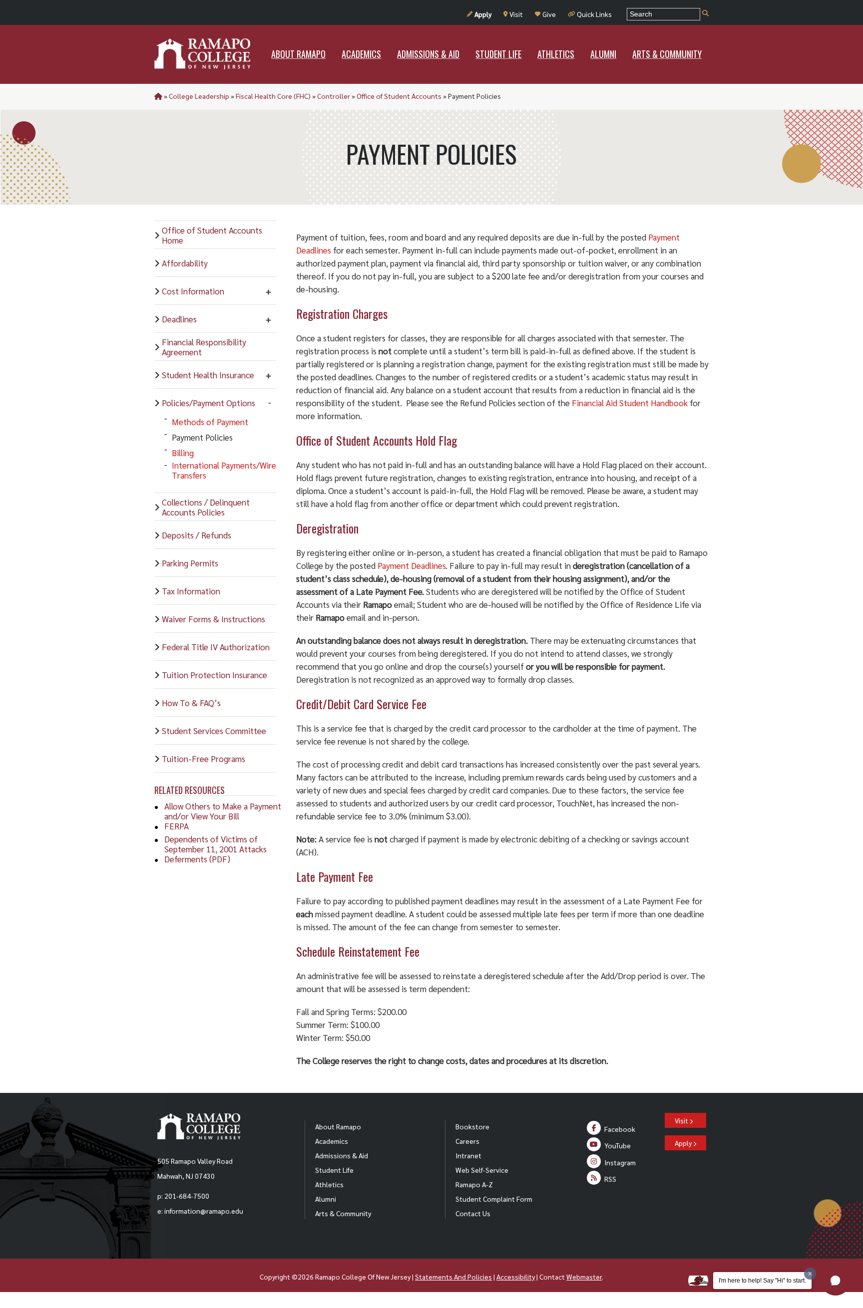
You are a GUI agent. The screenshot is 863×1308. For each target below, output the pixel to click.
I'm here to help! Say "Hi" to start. (762, 1281)
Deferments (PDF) (197, 859)
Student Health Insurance (208, 375)
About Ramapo (338, 1126)
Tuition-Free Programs (203, 759)
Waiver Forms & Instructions (213, 619)
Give (549, 13)
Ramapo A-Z (474, 1184)
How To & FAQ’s (191, 703)
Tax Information (191, 591)
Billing (183, 453)
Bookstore (472, 1126)
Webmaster (584, 1276)
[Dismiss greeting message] (810, 1274)
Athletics (329, 1184)
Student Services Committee (214, 731)
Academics (331, 1140)
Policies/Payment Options (208, 403)
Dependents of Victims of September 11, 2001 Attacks (215, 844)
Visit (516, 13)
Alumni (325, 1198)
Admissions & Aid (341, 1155)
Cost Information (193, 291)
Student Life (334, 1169)
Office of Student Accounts (399, 95)
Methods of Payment (210, 422)
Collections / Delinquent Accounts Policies (206, 507)
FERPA (176, 826)
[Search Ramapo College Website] (705, 13)
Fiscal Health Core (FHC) (273, 95)
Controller (333, 95)
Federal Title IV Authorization (216, 647)
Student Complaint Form (493, 1198)
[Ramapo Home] (202, 54)
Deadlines (179, 319)
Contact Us (472, 1213)
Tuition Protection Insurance (214, 675)
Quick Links (594, 13)
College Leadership (199, 95)
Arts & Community (343, 1213)
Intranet (468, 1155)
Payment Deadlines (411, 565)
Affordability (185, 263)
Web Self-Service (481, 1169)
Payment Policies (202, 437)
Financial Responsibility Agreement (204, 347)
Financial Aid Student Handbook (630, 402)
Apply (482, 13)
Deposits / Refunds (196, 535)
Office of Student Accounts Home (212, 235)
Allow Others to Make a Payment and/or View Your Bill (222, 811)
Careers (467, 1140)
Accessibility (515, 1276)
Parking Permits (190, 563)
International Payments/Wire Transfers (224, 470)
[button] (836, 1281)
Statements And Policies (453, 1276)
